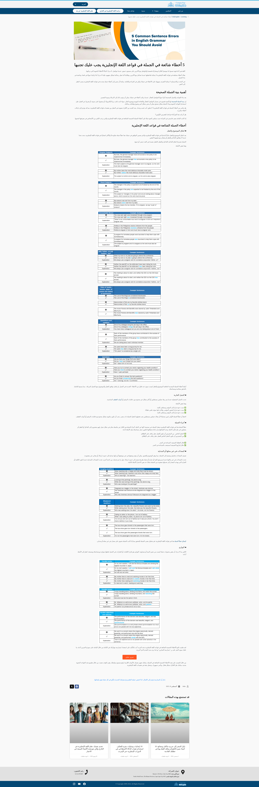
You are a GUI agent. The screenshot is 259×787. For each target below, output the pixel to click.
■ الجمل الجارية (180, 395)
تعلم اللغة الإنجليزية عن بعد (84, 11)
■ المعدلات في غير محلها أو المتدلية (172, 451)
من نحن (180, 11)
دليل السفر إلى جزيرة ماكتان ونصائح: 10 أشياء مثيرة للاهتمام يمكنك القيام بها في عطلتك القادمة (170, 748)
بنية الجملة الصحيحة (178, 101)
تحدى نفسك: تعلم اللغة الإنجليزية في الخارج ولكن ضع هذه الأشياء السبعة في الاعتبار (89, 748)
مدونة (143, 11)
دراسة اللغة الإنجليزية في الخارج (110, 11)
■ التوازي (182, 547)
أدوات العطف (117, 399)
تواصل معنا (130, 11)
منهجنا (156, 11)
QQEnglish (175, 17)
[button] (77, 686)
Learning (184, 17)
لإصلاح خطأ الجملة (180, 541)
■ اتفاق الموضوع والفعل (176, 131)
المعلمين (168, 11)
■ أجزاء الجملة (180, 423)
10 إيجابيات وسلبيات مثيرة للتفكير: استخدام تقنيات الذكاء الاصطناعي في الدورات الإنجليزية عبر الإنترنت (129, 748)
